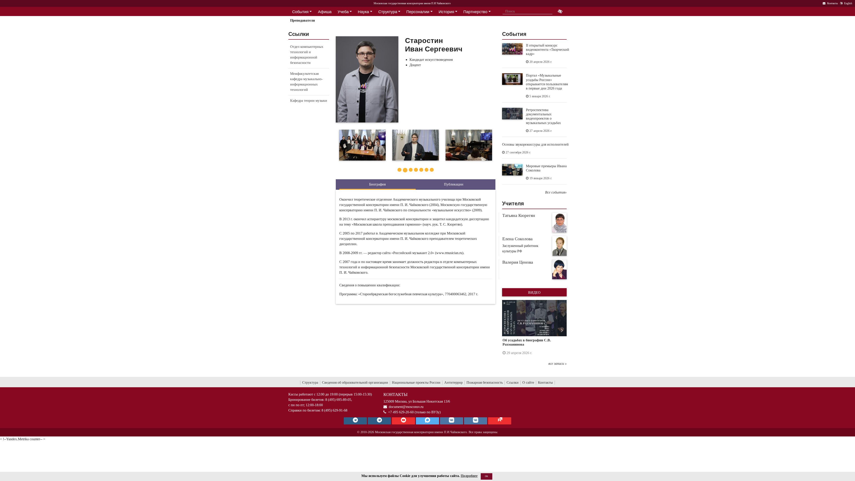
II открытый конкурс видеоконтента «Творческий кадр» (547, 49)
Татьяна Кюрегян (518, 215)
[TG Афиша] (379, 420)
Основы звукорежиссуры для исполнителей (535, 144)
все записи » (557, 363)
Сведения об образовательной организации (355, 382)
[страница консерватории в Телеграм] (355, 420)
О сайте (528, 382)
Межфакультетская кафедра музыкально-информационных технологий (306, 82)
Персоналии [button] (417, 12)
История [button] (446, 12)
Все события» (556, 192)
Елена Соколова (517, 238)
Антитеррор (453, 382)
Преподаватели (302, 20)
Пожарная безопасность (484, 382)
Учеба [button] (343, 12)
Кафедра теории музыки (308, 100)
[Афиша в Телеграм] (499, 420)
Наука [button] (363, 12)
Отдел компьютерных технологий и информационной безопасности (306, 55)
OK (486, 476)
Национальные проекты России (416, 382)
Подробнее (469, 476)
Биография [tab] (377, 184)
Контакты (545, 382)
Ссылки (513, 382)
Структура (310, 382)
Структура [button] (387, 12)
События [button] (300, 12)
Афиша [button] (325, 12)
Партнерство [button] (475, 12)
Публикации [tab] (453, 184)
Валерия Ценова (517, 262)
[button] (507, 330)
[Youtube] (403, 420)
